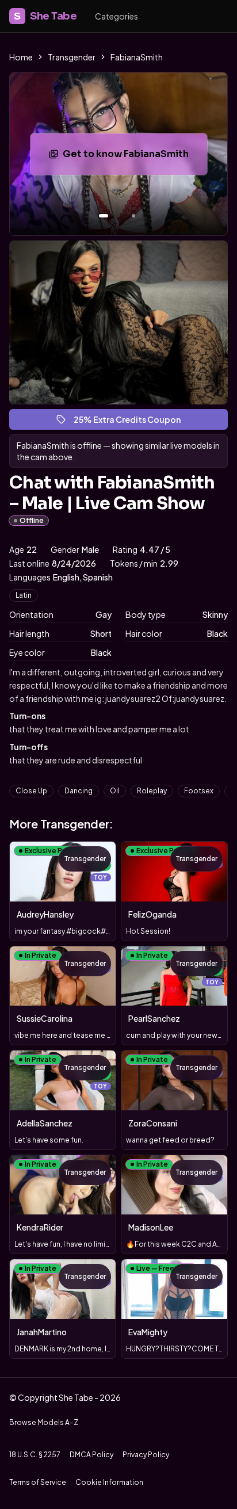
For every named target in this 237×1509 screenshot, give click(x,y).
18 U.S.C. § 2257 (34, 1454)
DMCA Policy (91, 1454)
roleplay (152, 790)
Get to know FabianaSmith (134, 157)
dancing (78, 790)
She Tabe (45, 16)
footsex (198, 790)
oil (115, 790)
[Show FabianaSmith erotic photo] (103, 215)
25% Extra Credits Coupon (132, 422)
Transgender (71, 57)
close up (31, 790)
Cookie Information (109, 1482)
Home (21, 57)
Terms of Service (37, 1482)
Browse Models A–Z (43, 1422)
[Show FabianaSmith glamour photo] (133, 215)
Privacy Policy (146, 1454)
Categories (116, 16)
